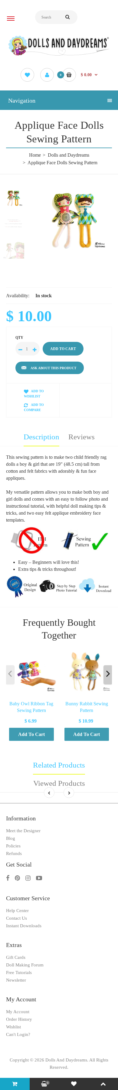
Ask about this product (53, 368)
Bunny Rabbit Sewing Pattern (86, 707)
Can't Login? (18, 1034)
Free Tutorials (19, 972)
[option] (74, 219)
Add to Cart (31, 734)
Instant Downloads (23, 925)
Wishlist (13, 1026)
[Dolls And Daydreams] (59, 55)
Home (35, 155)
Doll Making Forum (25, 964)
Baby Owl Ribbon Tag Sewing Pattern (31, 707)
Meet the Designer (23, 830)
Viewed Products (59, 783)
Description (41, 437)
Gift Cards (15, 957)
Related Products (59, 765)
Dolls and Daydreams (68, 155)
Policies (13, 845)
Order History (19, 1019)
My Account (17, 1011)
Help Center (17, 910)
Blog (10, 838)
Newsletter (16, 980)
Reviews (81, 437)
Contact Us (16, 918)
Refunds (14, 853)
